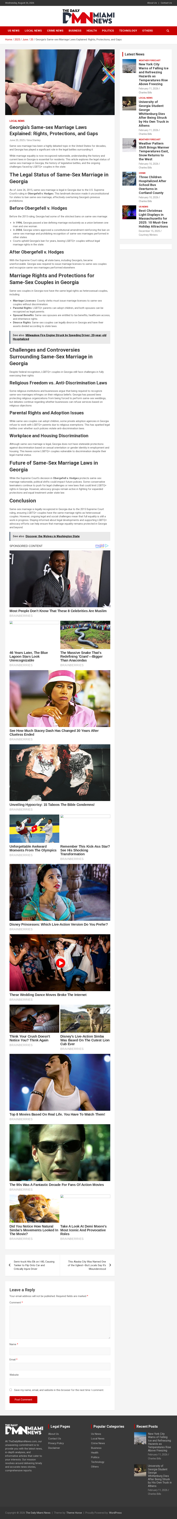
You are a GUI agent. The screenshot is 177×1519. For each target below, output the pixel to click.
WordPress (115, 1512)
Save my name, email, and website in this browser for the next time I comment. (59, 1390)
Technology (128, 30)
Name (14, 1344)
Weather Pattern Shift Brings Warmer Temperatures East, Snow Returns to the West (154, 151)
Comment (16, 1302)
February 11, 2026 (148, 88)
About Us (152, 3)
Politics (108, 30)
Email (13, 1359)
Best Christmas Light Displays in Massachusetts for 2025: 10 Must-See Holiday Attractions (153, 218)
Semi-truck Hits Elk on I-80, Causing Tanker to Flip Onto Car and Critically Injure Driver (34, 1265)
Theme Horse (74, 1512)
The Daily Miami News (38, 1512)
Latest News (135, 54)
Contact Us (166, 3)
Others (147, 30)
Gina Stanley (34, 140)
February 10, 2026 (148, 163)
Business (75, 30)
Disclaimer (54, 1448)
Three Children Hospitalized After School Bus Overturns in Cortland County (152, 185)
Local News (33, 30)
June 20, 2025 (17, 140)
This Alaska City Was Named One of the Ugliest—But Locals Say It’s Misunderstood (87, 1265)
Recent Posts (147, 1426)
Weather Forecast (150, 60)
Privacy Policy (56, 1443)
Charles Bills (145, 92)
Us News (14, 30)
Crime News (55, 30)
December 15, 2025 (149, 231)
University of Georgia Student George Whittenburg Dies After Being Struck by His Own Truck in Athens (154, 114)
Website (14, 1374)
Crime (142, 173)
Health (92, 30)
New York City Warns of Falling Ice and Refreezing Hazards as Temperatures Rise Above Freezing (154, 74)
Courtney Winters (148, 234)
